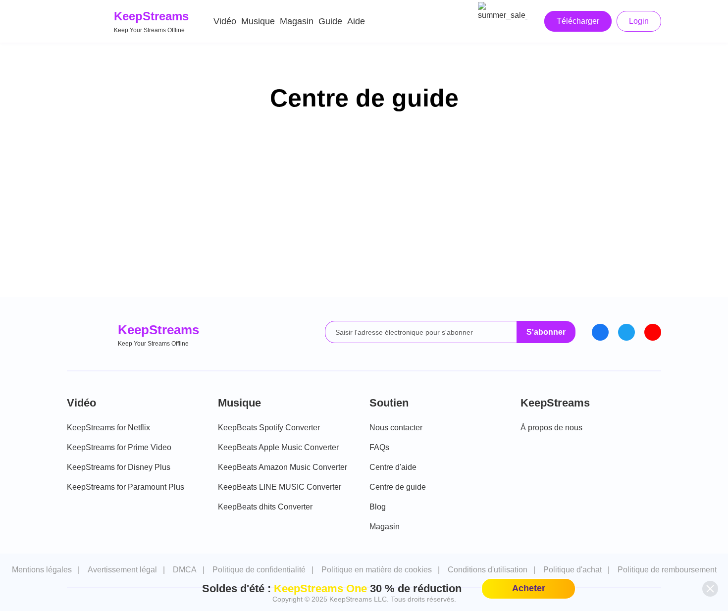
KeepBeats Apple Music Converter (278, 447)
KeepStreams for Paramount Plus (125, 487)
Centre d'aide (392, 467)
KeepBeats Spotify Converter (269, 427)
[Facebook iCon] (600, 332)
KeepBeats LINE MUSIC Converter (279, 487)
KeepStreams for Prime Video (119, 447)
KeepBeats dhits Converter (265, 507)
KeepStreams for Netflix (108, 427)
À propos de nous (551, 427)
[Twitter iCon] (626, 332)
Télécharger (578, 21)
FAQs (379, 447)
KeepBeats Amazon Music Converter (282, 467)
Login (639, 21)
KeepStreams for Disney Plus (118, 467)
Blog (377, 507)
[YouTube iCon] (652, 332)
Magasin (296, 21)
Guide (330, 21)
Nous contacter (395, 427)
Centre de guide (397, 487)
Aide (356, 21)
